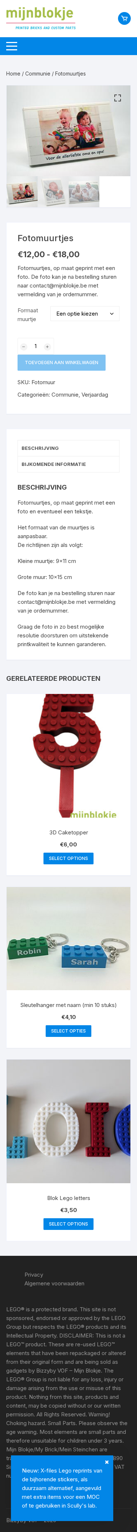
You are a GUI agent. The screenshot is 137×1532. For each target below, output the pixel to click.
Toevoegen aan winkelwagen (61, 362)
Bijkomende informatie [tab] (54, 464)
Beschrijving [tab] (40, 448)
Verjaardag (94, 394)
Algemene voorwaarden (54, 1283)
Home (13, 73)
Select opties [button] (68, 1031)
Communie (37, 73)
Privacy (33, 1274)
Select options (68, 858)
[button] (117, 98)
